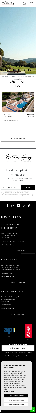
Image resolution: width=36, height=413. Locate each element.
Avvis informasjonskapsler (16, 404)
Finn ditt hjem (20, 348)
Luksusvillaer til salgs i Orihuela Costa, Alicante (18, 352)
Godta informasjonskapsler (16, 396)
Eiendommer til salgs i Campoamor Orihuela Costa (18, 357)
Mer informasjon (9, 391)
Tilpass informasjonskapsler (16, 400)
